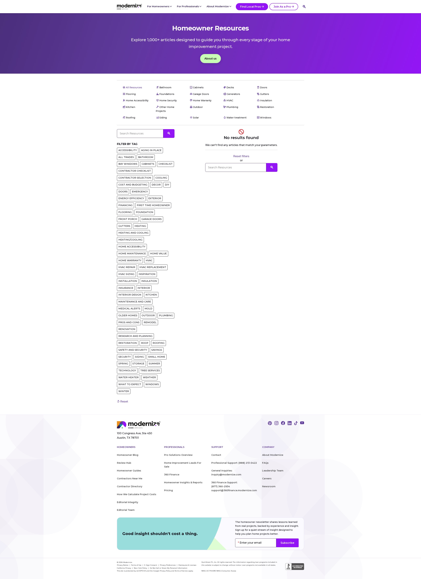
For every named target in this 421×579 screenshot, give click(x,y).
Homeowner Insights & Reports (183, 482)
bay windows (127, 163)
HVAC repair (126, 267)
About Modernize (218, 6)
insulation (149, 281)
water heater (128, 377)
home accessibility (131, 246)
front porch (127, 219)
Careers (267, 478)
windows (152, 384)
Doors (123, 191)
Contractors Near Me (129, 478)
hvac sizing (126, 274)
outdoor (148, 315)
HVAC (149, 260)
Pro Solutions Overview (178, 454)
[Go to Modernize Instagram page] (276, 423)
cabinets (148, 163)
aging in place (151, 150)
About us (210, 58)
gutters (124, 226)
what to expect (129, 384)
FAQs (265, 462)
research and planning (135, 336)
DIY (167, 184)
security (124, 356)
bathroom (145, 157)
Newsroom (268, 486)
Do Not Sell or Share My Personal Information (168, 568)
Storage (138, 363)
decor (156, 184)
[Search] (304, 6)
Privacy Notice (123, 565)
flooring (125, 212)
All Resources (133, 87)
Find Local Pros (250, 6)
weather (149, 377)
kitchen (151, 294)
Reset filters (241, 156)
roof (144, 342)
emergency (140, 191)
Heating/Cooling (130, 239)
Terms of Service (181, 571)
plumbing (166, 315)
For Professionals (188, 6)
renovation (126, 329)
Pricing (168, 490)
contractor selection (134, 177)
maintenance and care (134, 301)
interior (143, 287)
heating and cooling (133, 232)
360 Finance (171, 474)
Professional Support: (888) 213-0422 (234, 462)
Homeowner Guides (129, 470)
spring (123, 363)
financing (125, 205)
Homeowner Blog (127, 454)
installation (127, 281)
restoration (127, 342)
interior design (129, 294)
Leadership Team (272, 470)
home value (158, 253)
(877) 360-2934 (220, 486)
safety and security (132, 349)
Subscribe (287, 542)
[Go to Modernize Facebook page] (283, 423)
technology (127, 370)
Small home (156, 356)
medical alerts (129, 308)
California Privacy (124, 568)
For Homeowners (158, 6)
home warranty (129, 260)
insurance (125, 287)
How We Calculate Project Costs (136, 494)
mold (148, 308)
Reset (124, 401)
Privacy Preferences (168, 565)
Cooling (161, 177)
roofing (158, 342)
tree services (150, 370)
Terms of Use (136, 565)
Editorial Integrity (127, 502)
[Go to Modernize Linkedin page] (290, 423)
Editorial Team (126, 509)
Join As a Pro (282, 6)
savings (156, 349)
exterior (154, 198)
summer (154, 363)
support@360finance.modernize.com (234, 490)
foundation (144, 212)
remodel (150, 322)
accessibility (127, 150)
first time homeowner (153, 205)
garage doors (151, 219)
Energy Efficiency (131, 198)
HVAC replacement (152, 267)
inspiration (147, 274)
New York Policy (141, 568)
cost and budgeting (132, 184)
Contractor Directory (129, 486)
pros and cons (128, 322)
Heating (140, 226)
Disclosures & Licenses (187, 565)
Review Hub (124, 462)
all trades (126, 157)
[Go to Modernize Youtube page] (302, 423)
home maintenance (132, 253)
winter (123, 391)
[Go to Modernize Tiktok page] (295, 423)
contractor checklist (134, 170)
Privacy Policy (165, 571)
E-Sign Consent (151, 565)
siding (139, 356)
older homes (127, 315)
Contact (216, 454)
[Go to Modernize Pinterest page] (270, 423)
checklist (166, 163)
